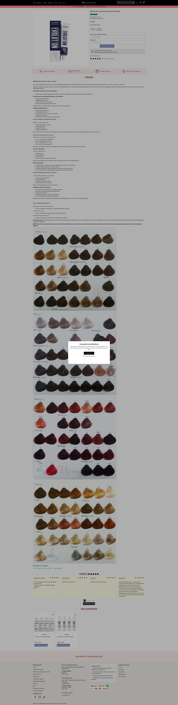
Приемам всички (89, 353)
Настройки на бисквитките (89, 356)
